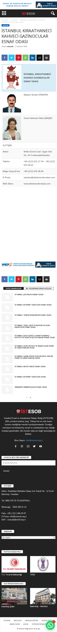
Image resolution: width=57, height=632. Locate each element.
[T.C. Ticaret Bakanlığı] (14, 564)
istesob (10, 46)
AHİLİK (25, 624)
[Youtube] (41, 446)
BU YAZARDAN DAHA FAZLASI (39, 288)
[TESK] (43, 564)
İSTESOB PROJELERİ (39, 624)
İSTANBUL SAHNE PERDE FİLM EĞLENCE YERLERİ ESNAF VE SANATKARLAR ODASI (34, 357)
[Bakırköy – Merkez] (43, 596)
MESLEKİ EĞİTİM (31, 620)
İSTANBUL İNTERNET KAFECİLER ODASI (30, 377)
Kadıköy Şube (8, 606)
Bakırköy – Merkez (39, 606)
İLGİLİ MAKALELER (13, 288)
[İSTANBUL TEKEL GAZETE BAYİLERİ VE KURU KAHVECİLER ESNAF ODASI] (7, 328)
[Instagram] (22, 446)
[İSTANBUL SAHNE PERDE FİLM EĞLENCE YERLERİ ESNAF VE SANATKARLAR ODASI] (7, 359)
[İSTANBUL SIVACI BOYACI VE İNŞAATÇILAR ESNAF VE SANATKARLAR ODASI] (7, 348)
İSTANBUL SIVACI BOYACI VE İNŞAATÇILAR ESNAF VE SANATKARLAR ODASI (34, 347)
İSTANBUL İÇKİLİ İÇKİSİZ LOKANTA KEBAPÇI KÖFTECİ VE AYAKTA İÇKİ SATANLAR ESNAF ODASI (35, 336)
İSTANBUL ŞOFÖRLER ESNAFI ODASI (29, 294)
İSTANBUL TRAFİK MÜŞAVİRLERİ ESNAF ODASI (33, 315)
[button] (52, 13)
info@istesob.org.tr (34, 440)
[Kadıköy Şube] (14, 596)
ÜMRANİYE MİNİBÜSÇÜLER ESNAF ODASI (31, 387)
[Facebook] (16, 446)
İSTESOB (7, 620)
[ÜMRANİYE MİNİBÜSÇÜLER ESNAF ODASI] (7, 390)
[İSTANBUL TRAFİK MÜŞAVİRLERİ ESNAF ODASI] (7, 318)
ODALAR (14, 20)
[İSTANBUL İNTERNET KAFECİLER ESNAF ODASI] (7, 307)
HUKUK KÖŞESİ (47, 620)
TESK (32, 574)
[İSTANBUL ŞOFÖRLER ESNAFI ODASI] (7, 297)
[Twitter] (35, 446)
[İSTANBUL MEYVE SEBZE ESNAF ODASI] (7, 369)
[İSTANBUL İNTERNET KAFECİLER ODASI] (7, 379)
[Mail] (29, 446)
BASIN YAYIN (15, 624)
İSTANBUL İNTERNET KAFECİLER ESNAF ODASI (33, 305)
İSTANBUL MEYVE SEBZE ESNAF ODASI (30, 366)
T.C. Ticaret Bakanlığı (12, 574)
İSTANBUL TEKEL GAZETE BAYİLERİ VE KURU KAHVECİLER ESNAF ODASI (32, 326)
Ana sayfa (5, 20)
